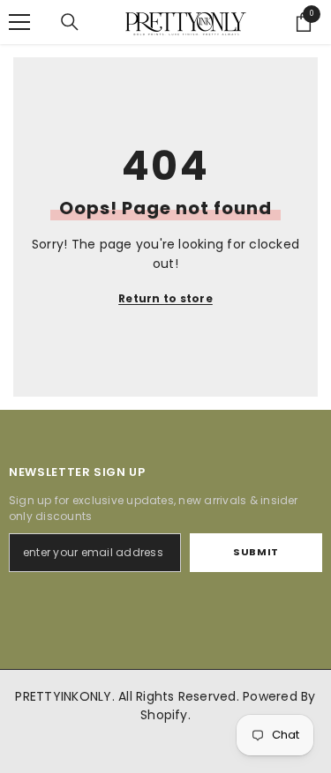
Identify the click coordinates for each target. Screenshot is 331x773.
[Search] (69, 22)
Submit (255, 552)
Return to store (165, 298)
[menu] (19, 22)
